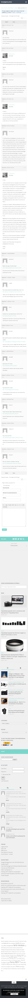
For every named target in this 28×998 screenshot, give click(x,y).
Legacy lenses (4, 846)
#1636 (24, 48)
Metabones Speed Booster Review (8, 949)
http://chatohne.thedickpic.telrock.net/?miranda (12, 267)
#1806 (24, 167)
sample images (9, 956)
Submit (4, 529)
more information (16, 992)
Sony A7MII (6, 958)
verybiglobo (8, 966)
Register (3, 779)
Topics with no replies (6, 900)
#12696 (24, 277)
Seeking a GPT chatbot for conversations (11, 871)
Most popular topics (6, 898)
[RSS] (23, 539)
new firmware (22, 951)
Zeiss (9, 672)
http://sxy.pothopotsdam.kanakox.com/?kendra (12, 463)
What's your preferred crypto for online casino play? (13, 885)
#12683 (24, 253)
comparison (5, 943)
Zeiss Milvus (15, 968)
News (2, 609)
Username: (4, 768)
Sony (23, 682)
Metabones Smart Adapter (8, 947)
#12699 (24, 301)
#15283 (24, 399)
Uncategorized (19, 690)
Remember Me (6, 774)
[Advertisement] (14, 565)
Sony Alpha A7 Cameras (7, 852)
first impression (12, 943)
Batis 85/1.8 (7, 941)
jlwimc (7, 800)
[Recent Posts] (7, 668)
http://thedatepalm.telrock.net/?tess (10, 365)
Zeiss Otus (19, 968)
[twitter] (18, 539)
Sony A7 (20, 956)
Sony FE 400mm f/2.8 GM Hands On (17, 684)
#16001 (24, 423)
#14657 (24, 375)
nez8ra (7, 812)
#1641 (24, 74)
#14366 (24, 351)
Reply (3, 27)
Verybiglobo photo (6, 2)
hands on (18, 943)
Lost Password (4, 781)
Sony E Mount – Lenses (12, 8)
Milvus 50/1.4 (9, 951)
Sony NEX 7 (15, 962)
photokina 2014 (12, 953)
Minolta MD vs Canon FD (7, 883)
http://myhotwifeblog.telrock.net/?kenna (11, 389)
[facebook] (16, 539)
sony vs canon (18, 964)
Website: (4, 497)
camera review (12, 941)
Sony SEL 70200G (12, 964)
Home (2, 8)
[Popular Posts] (20, 668)
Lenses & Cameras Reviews (14, 682)
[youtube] (13, 539)
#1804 (24, 125)
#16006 (24, 449)
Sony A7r (13, 958)
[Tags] (20, 788)
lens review (19, 945)
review (3, 956)
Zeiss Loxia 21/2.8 (9, 968)
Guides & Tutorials (12, 700)
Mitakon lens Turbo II (16, 951)
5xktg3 (7, 824)
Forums (5, 8)
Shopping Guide (12, 690)
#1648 (24, 99)
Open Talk (3, 848)
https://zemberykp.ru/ (6, 870)
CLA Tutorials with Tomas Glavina (16, 698)
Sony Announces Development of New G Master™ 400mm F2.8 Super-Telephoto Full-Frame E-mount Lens (14, 656)
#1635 (24, 25)
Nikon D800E (4, 953)
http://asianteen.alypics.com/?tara (9, 315)
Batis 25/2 (3, 941)
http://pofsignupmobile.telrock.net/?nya (10, 413)
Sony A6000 (19, 958)
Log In (3, 777)
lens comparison (8, 945)
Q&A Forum (4, 850)
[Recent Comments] (7, 788)
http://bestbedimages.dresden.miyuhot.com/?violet (13, 437)
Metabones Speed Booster (18, 947)
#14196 (24, 325)
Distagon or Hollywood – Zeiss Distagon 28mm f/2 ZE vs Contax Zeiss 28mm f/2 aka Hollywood (16, 675)
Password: (3, 771)
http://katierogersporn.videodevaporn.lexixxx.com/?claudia (14, 341)
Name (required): (6, 487)
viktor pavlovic (12, 54)
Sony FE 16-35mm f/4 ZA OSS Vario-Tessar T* (12, 960)
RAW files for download (21, 953)
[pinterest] (21, 539)
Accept (14, 994)
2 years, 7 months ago (16, 12)
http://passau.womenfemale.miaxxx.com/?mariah (12, 291)
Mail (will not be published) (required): (10, 492)
